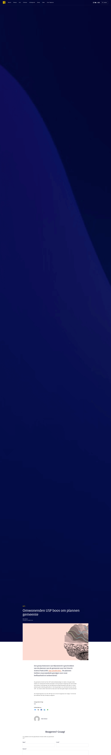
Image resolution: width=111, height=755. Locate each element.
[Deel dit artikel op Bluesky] (35, 710)
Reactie (25, 748)
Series (38, 2)
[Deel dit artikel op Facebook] (41, 710)
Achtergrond (32, 2)
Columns (25, 2)
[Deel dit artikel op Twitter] (38, 710)
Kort (20, 2)
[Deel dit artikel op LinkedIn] (44, 710)
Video (43, 2)
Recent (9, 2)
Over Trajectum (50, 2)
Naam (24, 742)
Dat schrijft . (55, 671)
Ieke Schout (44, 719)
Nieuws (15, 2)
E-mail (57, 742)
